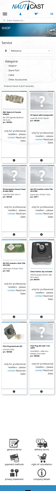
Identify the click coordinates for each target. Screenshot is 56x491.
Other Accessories (17, 79)
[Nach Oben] (54, 489)
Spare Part (13, 70)
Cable (11, 74)
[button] (20, 14)
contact (11, 137)
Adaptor (12, 65)
